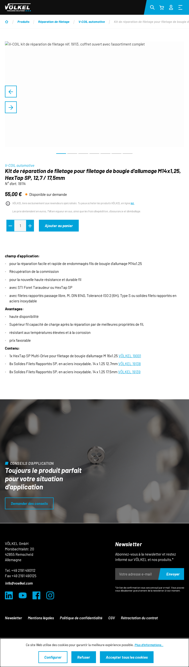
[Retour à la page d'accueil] (18, 7)
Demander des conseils (29, 503)
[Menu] (180, 7)
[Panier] (161, 7)
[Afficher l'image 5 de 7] (105, 153)
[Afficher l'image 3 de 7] (83, 153)
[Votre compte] (171, 7)
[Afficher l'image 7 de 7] (128, 153)
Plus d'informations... (149, 645)
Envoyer (173, 574)
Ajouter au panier (59, 225)
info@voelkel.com (19, 583)
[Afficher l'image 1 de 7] (61, 153)
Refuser (83, 657)
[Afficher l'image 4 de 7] (94, 153)
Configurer (53, 657)
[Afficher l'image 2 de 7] (72, 153)
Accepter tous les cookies (127, 657)
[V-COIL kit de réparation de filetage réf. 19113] (94, 94)
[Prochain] (11, 107)
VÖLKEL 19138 (129, 363)
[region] (94, 99)
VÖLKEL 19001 (130, 356)
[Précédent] (11, 91)
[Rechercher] (152, 7)
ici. (132, 203)
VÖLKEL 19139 (129, 372)
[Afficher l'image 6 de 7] (117, 153)
